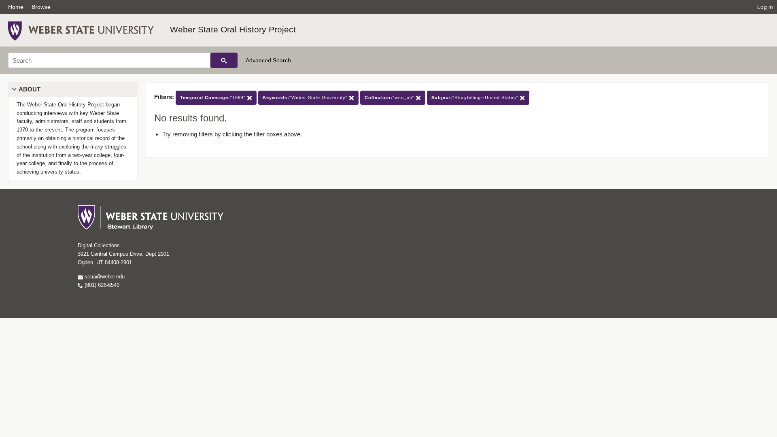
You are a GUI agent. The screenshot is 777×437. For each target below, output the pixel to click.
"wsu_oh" (390, 97)
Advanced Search (268, 60)
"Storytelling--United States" (475, 97)
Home (15, 7)
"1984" (213, 97)
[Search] (224, 60)
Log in (765, 7)
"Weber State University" (306, 97)
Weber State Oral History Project (233, 29)
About (29, 89)
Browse (41, 7)
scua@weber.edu (104, 277)
